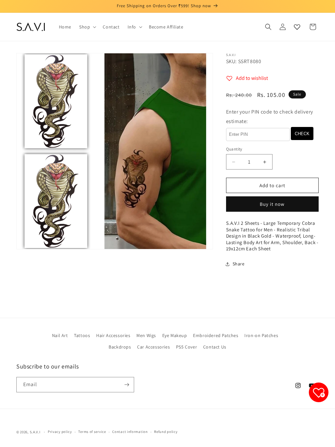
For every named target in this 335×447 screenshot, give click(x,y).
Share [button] (239, 264)
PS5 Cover (186, 347)
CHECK (302, 133)
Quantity (234, 149)
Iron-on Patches (261, 335)
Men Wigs (146, 335)
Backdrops (120, 347)
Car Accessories (153, 347)
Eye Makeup (174, 335)
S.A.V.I (35, 432)
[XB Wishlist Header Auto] (297, 27)
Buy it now (272, 204)
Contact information (130, 431)
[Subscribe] (126, 384)
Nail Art (60, 335)
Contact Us (214, 347)
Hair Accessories (113, 335)
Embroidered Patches (215, 335)
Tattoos (82, 335)
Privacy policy (60, 431)
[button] (87, 27)
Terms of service (92, 431)
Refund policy (165, 431)
